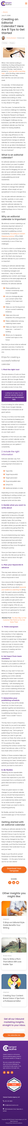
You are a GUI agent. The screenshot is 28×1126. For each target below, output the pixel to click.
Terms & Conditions (17, 1123)
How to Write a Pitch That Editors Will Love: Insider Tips (12, 962)
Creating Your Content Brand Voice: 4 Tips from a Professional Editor (13, 998)
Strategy (4, 43)
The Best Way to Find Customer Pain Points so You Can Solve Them (14, 620)
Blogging (12, 43)
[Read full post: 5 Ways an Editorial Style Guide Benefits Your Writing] (14, 908)
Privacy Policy (9, 1123)
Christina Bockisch (11, 38)
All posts (5, 12)
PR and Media (7, 955)
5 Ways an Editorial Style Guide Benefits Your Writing (13, 925)
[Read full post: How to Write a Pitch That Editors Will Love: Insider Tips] (14, 945)
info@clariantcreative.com (11, 1105)
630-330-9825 (8, 1101)
